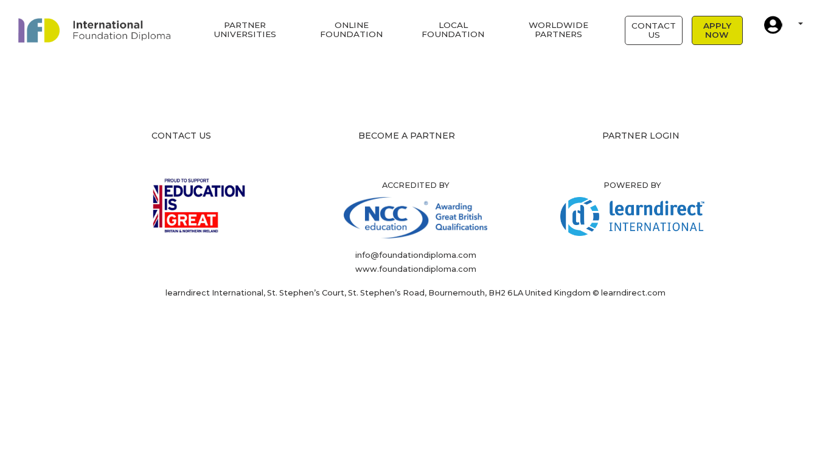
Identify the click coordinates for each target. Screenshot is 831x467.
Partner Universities (245, 29)
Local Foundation (453, 29)
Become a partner (406, 135)
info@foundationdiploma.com (415, 255)
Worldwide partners (558, 29)
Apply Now (717, 30)
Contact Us (653, 30)
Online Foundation (351, 29)
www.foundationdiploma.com (415, 269)
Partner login (641, 135)
